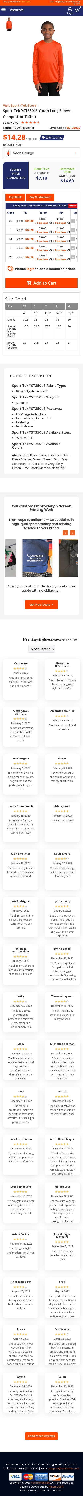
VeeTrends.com (40, 1482)
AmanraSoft (56, 1487)
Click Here (25, 1)
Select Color (12, 145)
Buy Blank (15, 197)
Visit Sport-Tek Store (19, 105)
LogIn (70, 13)
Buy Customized (40, 197)
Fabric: (7, 127)
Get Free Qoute (41, 604)
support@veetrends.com (64, 1468)
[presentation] (65, 532)
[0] (77, 10)
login (30, 269)
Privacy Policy (28, 1490)
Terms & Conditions (51, 1490)
